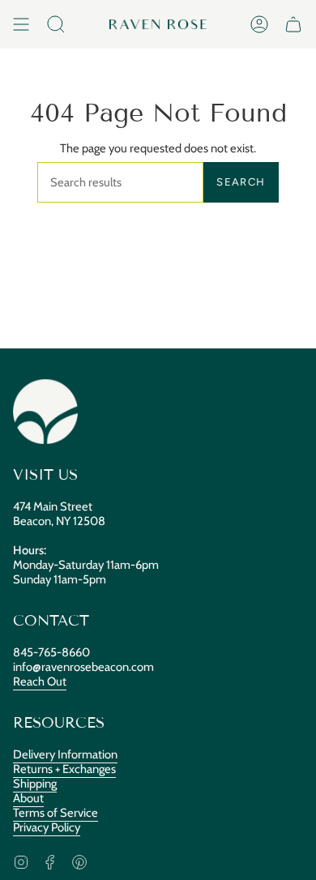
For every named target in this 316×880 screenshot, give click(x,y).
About (28, 798)
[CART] (293, 24)
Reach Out (39, 681)
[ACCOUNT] (259, 24)
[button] (56, 24)
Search (240, 182)
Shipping (35, 783)
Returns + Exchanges (64, 769)
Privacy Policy (46, 827)
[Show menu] (21, 24)
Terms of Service (55, 812)
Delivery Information (65, 754)
